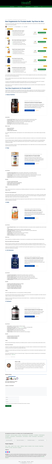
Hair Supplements (7, 436)
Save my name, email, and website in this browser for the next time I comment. (18, 403)
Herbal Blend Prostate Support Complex (19, 67)
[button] (42, 7)
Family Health (6, 447)
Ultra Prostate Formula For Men (17, 58)
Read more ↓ (14, 354)
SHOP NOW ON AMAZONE (29, 110)
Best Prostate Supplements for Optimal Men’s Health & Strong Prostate (11, 382)
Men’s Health (10, 447)
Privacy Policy (28, 461)
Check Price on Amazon (42, 32)
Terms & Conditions (24, 461)
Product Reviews (36, 6)
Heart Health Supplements (19, 436)
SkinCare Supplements (40, 436)
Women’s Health (15, 447)
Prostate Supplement (18, 26)
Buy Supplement (19, 447)
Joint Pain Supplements (25, 436)
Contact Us (32, 461)
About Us (20, 461)
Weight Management (28, 6)
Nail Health (30, 436)
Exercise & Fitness (20, 6)
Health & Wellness (12, 6)
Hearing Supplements (12, 436)
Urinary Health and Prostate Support (18, 30)
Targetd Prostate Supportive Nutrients (18, 49)
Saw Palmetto (21, 327)
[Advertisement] (26, 14)
